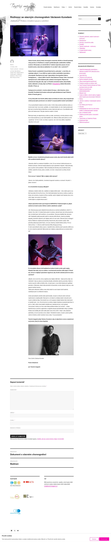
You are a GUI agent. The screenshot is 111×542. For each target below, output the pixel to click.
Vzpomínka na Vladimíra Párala (87, 118)
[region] (55, 537)
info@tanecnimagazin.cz (50, 486)
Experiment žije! (83, 120)
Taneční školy (77, 7)
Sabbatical (19, 74)
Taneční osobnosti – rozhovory (87, 46)
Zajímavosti (82, 52)
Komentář (13, 389)
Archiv (70, 7)
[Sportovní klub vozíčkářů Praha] (15, 513)
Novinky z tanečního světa (86, 42)
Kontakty (98, 7)
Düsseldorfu (56, 84)
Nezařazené (82, 40)
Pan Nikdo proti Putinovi (85, 105)
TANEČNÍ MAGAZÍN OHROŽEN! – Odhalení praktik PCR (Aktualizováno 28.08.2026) (89, 71)
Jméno (12, 412)
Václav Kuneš (18, 75)
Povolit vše (104, 539)
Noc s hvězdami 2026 (85, 112)
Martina (11, 64)
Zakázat (94, 539)
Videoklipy (82, 48)
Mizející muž (82, 93)
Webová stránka (15, 428)
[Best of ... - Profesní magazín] (15, 499)
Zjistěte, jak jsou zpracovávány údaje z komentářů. (50, 439)
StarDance (57, 7)
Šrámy (81, 99)
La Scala (12, 71)
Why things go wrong (14, 77)
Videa (63, 7)
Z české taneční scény (85, 50)
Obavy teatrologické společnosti (87, 81)
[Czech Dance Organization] (15, 486)
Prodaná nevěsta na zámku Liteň (88, 83)
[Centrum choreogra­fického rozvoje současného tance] (28, 499)
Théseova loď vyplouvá (85, 77)
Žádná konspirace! (84, 122)
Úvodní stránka (48, 7)
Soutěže (86, 7)
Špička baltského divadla (86, 79)
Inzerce (92, 7)
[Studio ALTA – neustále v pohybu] (28, 486)
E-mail (12, 420)
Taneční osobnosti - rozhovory (16, 69)
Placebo (81, 107)
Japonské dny (83, 75)
